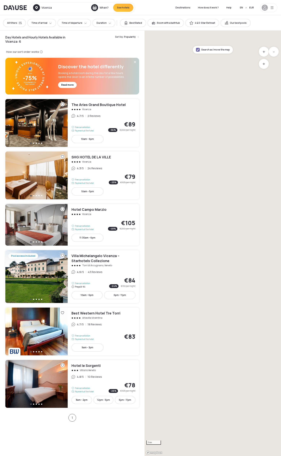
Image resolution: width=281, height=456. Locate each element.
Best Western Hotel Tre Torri (72, 331)
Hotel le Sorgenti (72, 384)
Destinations (182, 7)
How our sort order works (22, 52)
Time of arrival (39, 22)
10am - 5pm (87, 191)
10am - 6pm (87, 139)
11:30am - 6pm (87, 237)
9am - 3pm (87, 347)
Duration (102, 22)
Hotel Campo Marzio (72, 225)
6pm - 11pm (120, 295)
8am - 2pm (82, 399)
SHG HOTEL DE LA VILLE (72, 175)
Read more (67, 84)
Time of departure (72, 22)
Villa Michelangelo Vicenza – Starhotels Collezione (72, 276)
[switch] (133, 23)
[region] (213, 243)
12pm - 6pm (103, 399)
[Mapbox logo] (154, 452)
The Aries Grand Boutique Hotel (72, 123)
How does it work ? (208, 7)
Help (228, 7)
